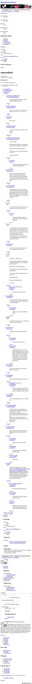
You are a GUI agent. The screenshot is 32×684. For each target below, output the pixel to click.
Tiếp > (11, 513)
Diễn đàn (6, 567)
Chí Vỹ (11, 214)
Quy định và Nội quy (9, 678)
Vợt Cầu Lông (7, 653)
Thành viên (6, 580)
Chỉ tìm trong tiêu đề (14, 597)
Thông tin (6, 93)
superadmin (12, 383)
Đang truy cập (10, 588)
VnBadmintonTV (8, 579)
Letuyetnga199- (10, 187)
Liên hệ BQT (7, 663)
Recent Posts (10, 576)
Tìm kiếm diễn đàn (11, 575)
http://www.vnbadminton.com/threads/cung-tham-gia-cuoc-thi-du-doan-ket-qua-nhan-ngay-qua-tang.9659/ (20, 470)
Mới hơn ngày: (5, 606)
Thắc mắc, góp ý (7, 660)
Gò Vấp (5, 59)
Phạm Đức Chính (11, 107)
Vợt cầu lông (7, 668)
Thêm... (6, 618)
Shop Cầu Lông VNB (9, 577)
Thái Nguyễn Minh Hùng (13, 97)
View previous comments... (16, 483)
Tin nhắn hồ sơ (7, 89)
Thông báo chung (8, 658)
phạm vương (10, 171)
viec (7, 204)
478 (4, 33)
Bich (8, 318)
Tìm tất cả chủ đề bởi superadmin (17, 543)
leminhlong (9, 376)
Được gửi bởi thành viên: (8, 600)
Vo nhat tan (9, 366)
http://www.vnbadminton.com (11, 56)
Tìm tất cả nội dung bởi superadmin (18, 541)
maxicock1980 (10, 428)
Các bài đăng (7, 91)
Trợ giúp (6, 661)
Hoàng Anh (9, 329)
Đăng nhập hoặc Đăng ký (8, 2)
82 (11, 36)
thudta (8, 464)
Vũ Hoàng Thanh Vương (13, 139)
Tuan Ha (9, 118)
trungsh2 (12, 503)
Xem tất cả (3, 46)
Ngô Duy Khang (11, 127)
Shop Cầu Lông (7, 650)
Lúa (7, 256)
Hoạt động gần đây (8, 90)
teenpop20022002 (11, 406)
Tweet (2, 67)
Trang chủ (6, 566)
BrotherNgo (9, 297)
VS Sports (6, 651)
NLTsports (9, 245)
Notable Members (11, 587)
